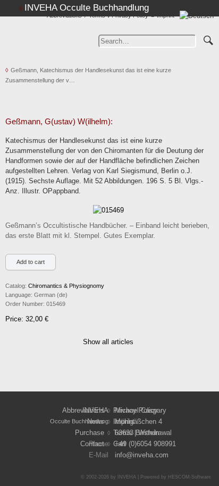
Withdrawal (155, 433)
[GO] (208, 39)
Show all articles (108, 342)
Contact (92, 444)
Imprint (165, 15)
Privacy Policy (130, 15)
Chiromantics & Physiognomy (66, 286)
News (95, 421)
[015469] (108, 210)
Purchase (89, 433)
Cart (119, 444)
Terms (97, 15)
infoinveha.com (142, 455)
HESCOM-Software (189, 477)
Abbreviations (64, 15)
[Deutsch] (197, 16)
